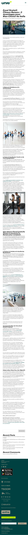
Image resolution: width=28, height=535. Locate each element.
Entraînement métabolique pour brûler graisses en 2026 (14, 440)
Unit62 (6, 18)
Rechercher (21, 431)
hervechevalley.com (9, 528)
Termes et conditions (5, 530)
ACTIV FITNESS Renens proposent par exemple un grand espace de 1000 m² (13, 276)
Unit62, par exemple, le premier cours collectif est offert (13, 181)
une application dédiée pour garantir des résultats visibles (13, 363)
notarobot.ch (6, 527)
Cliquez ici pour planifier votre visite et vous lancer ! (14, 423)
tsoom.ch (6, 526)
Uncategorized (18, 18)
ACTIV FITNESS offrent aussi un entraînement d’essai (13, 225)
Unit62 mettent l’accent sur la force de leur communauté (13, 114)
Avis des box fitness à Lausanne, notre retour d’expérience (13, 442)
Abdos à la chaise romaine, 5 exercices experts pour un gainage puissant (14, 445)
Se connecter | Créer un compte (8, 517)
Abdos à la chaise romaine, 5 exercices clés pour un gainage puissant (13, 448)
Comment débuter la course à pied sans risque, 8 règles (14, 437)
